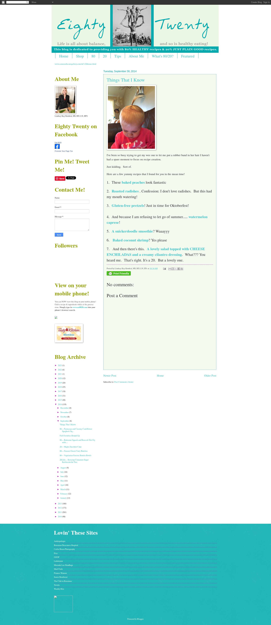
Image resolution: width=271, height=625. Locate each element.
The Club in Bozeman (63, 581)
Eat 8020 (58, 143)
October (63, 416)
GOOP (56, 557)
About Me (136, 56)
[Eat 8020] (57, 148)
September (64, 420)
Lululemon (58, 561)
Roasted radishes (125, 191)
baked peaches (133, 182)
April (62, 484)
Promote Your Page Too (64, 151)
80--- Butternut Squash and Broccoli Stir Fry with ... (77, 441)
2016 (60, 395)
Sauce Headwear (60, 577)
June (62, 476)
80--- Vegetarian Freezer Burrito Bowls (75, 455)
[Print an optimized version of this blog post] (119, 274)
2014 (60, 404)
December (64, 407)
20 (105, 56)
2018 (60, 386)
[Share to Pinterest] (181, 268)
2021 (60, 373)
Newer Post (109, 375)
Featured (187, 56)
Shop (80, 56)
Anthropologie (59, 541)
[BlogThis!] (172, 268)
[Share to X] (175, 268)
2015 (60, 399)
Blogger (140, 618)
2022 (60, 369)
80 (93, 56)
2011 (60, 512)
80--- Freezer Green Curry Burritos (74, 450)
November (64, 412)
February (64, 493)
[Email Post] (164, 268)
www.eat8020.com (79, 307)
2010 (60, 516)
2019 (60, 382)
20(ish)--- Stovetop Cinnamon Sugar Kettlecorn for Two (74, 460)
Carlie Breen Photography (64, 549)
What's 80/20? (162, 56)
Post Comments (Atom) (123, 381)
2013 (60, 503)
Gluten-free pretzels (128, 205)
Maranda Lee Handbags (63, 565)
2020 (60, 378)
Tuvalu (56, 585)
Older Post (210, 375)
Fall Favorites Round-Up (70, 435)
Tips (117, 56)
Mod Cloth (58, 569)
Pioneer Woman (60, 573)
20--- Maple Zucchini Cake (71, 446)
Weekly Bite (59, 588)
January (63, 497)
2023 (60, 365)
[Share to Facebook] (178, 268)
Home (63, 56)
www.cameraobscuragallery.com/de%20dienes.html (75, 63)
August (63, 467)
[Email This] (169, 268)
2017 (60, 391)
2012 (60, 507)
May (62, 480)
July (62, 471)
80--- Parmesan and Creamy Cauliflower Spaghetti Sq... (76, 430)
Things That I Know (126, 80)
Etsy (56, 553)
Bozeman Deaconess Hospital (66, 545)
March (63, 489)
